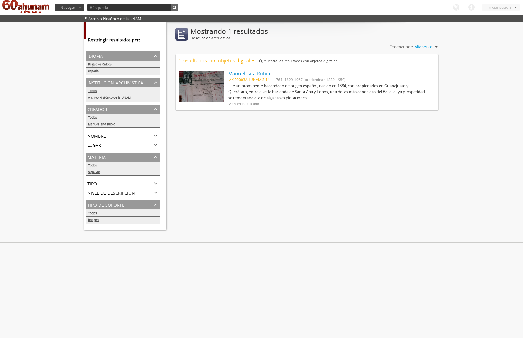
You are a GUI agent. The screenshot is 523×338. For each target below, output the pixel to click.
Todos (92, 91)
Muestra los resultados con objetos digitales (299, 61)
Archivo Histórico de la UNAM (109, 97)
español (94, 71)
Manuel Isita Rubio (101, 124)
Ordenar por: (401, 46)
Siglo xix (94, 172)
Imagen (93, 220)
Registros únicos (100, 64)
